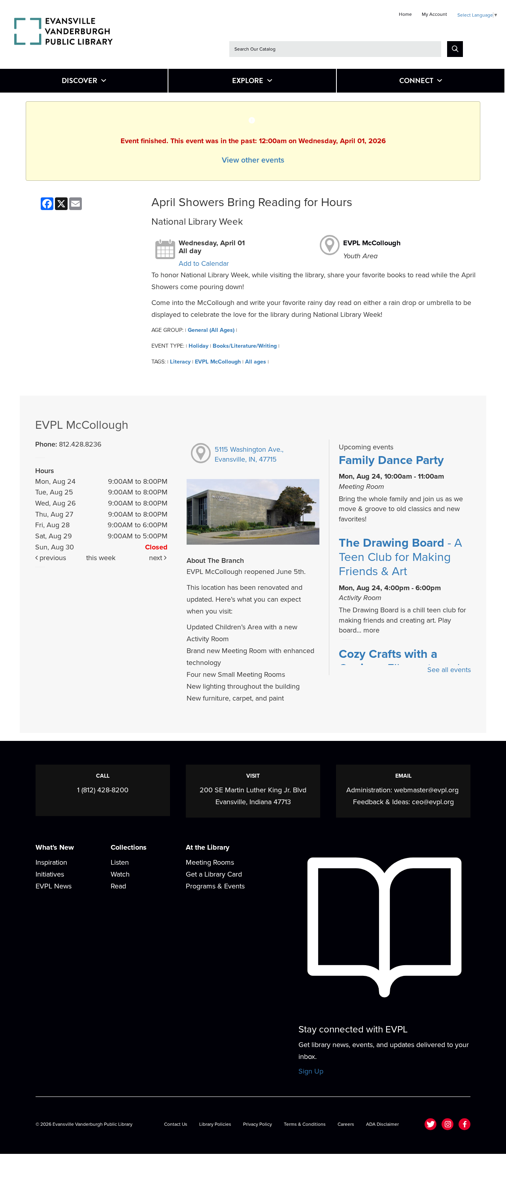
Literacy (180, 361)
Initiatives (50, 874)
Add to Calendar (204, 263)
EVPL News (54, 886)
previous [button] (52, 557)
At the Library (207, 847)
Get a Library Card (214, 874)
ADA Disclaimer (382, 1124)
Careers (346, 1124)
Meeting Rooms (210, 862)
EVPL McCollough (371, 243)
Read (118, 886)
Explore (247, 80)
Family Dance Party (391, 460)
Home (405, 14)
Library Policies (215, 1124)
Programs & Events (215, 886)
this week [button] (100, 557)
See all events (449, 669)
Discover (79, 80)
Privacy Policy (257, 1124)
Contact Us (175, 1124)
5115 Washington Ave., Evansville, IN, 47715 (249, 454)
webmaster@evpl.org (426, 790)
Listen (120, 862)
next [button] (156, 557)
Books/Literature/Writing (245, 346)
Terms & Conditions (305, 1124)
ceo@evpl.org (433, 801)
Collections (129, 847)
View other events (253, 160)
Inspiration (51, 862)
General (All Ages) (211, 330)
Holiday (198, 346)
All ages (255, 361)
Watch (120, 874)
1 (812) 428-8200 (102, 790)
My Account (434, 14)
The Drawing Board (400, 557)
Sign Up (310, 1071)
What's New (55, 847)
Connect (416, 80)
